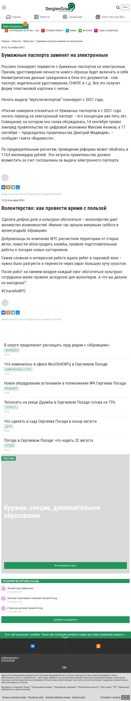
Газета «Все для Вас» (113, 17)
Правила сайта (78, 697)
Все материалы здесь (65, 565)
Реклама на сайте (36, 697)
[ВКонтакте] (3, 187)
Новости (44, 17)
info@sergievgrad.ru (10, 658)
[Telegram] (13, 187)
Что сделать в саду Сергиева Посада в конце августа (50, 421)
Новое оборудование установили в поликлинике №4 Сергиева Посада (65, 383)
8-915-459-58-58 (8, 660)
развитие (117, 697)
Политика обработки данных (58, 697)
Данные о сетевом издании (14, 697)
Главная (16, 17)
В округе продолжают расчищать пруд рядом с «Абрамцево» (57, 345)
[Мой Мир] (18, 187)
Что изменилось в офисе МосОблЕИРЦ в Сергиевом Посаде (55, 364)
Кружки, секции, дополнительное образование (52, 512)
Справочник (75, 17)
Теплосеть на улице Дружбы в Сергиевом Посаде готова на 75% (59, 402)
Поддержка (105, 697)
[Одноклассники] (8, 187)
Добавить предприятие (65, 619)
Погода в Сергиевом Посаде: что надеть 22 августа (48, 440)
